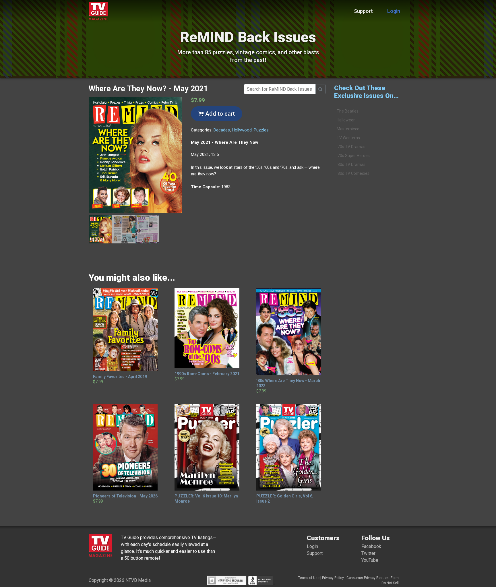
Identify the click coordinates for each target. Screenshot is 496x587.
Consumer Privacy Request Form (372, 578)
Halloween (346, 120)
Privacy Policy (333, 578)
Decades (222, 130)
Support (363, 11)
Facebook (371, 546)
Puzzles (261, 130)
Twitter (368, 553)
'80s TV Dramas (351, 164)
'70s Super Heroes (353, 155)
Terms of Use (308, 578)
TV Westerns (348, 137)
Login (393, 11)
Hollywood (242, 130)
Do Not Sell (390, 583)
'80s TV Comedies (353, 173)
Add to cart (219, 113)
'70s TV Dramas (351, 146)
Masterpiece (348, 129)
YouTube (369, 560)
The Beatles (348, 111)
